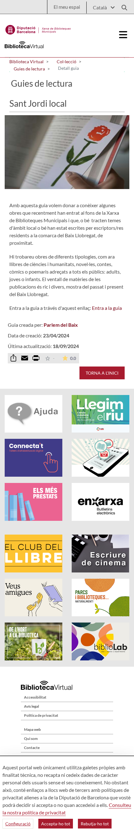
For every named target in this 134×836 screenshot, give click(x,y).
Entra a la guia (107, 308)
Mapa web (32, 729)
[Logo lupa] (122, 6)
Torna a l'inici (102, 373)
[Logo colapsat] (123, 35)
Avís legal (31, 706)
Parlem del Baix (61, 325)
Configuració (18, 823)
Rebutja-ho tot (95, 823)
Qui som (31, 738)
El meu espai (67, 7)
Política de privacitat (41, 715)
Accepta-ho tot (55, 823)
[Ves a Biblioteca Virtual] (38, 28)
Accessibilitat (35, 697)
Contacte (32, 747)
